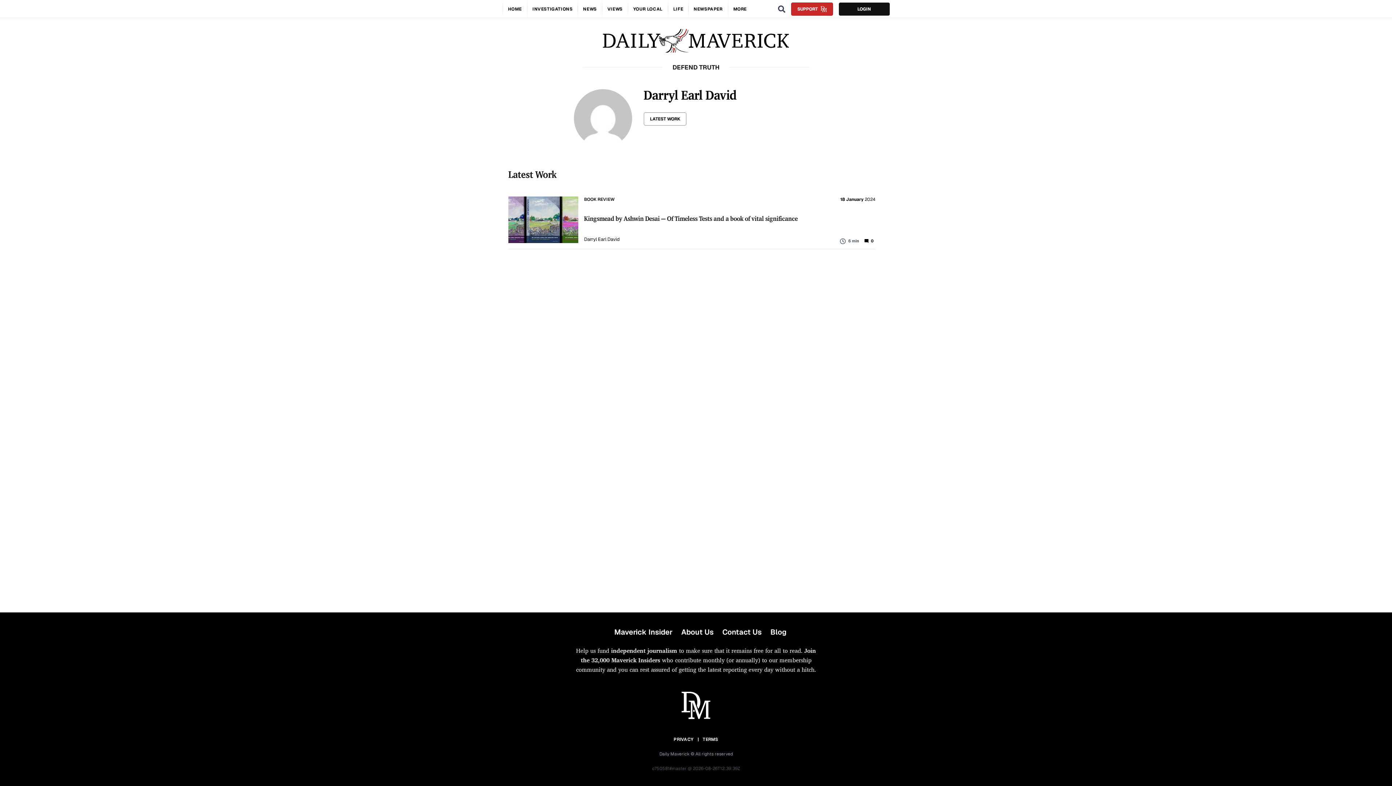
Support (807, 9)
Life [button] (678, 9)
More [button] (740, 9)
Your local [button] (648, 9)
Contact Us (742, 632)
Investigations (552, 9)
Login (864, 9)
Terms (710, 739)
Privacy (683, 739)
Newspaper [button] (708, 9)
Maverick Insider (643, 632)
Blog (778, 632)
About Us (697, 632)
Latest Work (665, 119)
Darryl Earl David (602, 239)
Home (515, 9)
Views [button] (615, 9)
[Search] (781, 9)
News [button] (589, 9)
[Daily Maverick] (696, 41)
